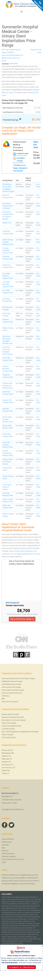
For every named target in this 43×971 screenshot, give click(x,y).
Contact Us (11, 853)
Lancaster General (8, 729)
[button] (21, 955)
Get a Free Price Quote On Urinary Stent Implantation (21, 562)
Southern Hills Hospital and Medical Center (7, 385)
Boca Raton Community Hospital (14, 720)
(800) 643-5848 (35, 145)
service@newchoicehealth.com (13, 809)
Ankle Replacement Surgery (11, 684)
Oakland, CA (6, 756)
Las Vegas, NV (11, 92)
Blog (3, 848)
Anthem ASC (6, 223)
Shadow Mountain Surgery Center (7, 368)
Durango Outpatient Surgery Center (7, 250)
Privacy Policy (7, 859)
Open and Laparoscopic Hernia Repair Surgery (18, 678)
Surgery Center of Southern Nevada (7, 461)
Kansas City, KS (7, 750)
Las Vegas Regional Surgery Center (7, 276)
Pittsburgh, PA (7, 759)
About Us (5, 851)
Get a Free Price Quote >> (22, 619)
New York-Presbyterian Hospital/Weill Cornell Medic (20, 732)
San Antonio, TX (7, 765)
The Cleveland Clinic (9, 737)
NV (8, 52)
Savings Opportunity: (15, 605)
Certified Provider (23, 153)
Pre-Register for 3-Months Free (21, 967)
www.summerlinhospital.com (12, 55)
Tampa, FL (5, 773)
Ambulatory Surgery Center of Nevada (7, 206)
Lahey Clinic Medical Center (11, 726)
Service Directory (8, 839)
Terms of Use (18, 859)
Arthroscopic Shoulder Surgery (13, 690)
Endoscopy (17, 693)
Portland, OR (6, 762)
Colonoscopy (7, 693)
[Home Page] (21, 4)
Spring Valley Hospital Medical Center (7, 419)
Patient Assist (7, 842)
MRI (3, 699)
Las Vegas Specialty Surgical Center (7, 284)
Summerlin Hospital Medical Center (20, 29)
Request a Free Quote (32, 554)
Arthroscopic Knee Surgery (11, 687)
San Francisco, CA (8, 767)
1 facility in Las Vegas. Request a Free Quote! (20, 168)
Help (3, 853)
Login (4, 862)
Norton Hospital (7, 735)
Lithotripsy (5, 696)
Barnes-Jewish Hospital (10, 714)
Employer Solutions (9, 856)
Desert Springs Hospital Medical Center (7, 242)
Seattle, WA (6, 770)
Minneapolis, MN (8, 753)
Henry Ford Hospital (9, 723)
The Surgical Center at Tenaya (6, 487)
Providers (5, 845)
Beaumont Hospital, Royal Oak (13, 717)
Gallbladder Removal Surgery (12, 681)
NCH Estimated (12, 603)
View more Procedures (10, 702)
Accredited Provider (20, 159)
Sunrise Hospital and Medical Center (7, 453)
